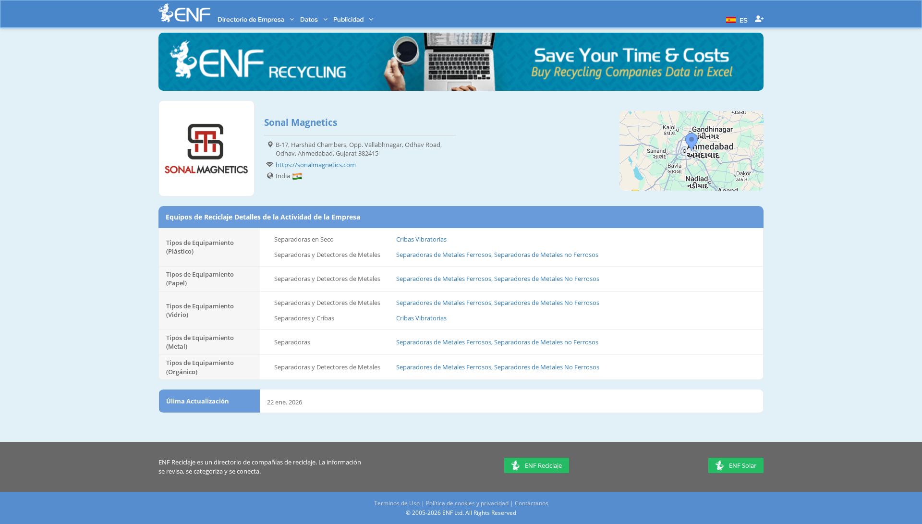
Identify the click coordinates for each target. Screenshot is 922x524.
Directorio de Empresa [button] (252, 19)
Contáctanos (531, 503)
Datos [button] (309, 19)
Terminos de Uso (397, 503)
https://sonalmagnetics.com (316, 164)
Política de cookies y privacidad (467, 503)
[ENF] (184, 13)
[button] (736, 19)
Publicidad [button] (349, 19)
